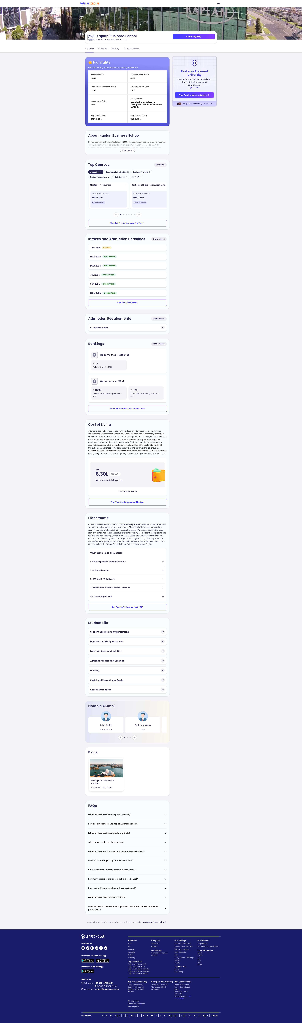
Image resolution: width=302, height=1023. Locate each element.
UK (129, 946)
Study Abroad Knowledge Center (184, 959)
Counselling (178, 972)
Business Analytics (141, 172)
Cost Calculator (180, 952)
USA (130, 944)
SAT (199, 958)
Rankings (116, 48)
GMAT (199, 965)
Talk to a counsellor (181, 949)
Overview (89, 48)
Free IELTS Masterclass (183, 946)
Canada (131, 949)
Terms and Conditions (136, 1004)
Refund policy (133, 1006)
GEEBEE (154, 955)
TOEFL (200, 955)
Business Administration (117, 172)
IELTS (176, 969)
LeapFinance (202, 944)
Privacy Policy (133, 1001)
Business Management (100, 177)
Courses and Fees (131, 48)
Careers (154, 946)
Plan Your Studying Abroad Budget (127, 502)
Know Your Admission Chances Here (127, 408)
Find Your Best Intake (127, 302)
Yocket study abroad (159, 953)
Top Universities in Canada (138, 969)
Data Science (121, 177)
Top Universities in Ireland (138, 974)
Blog (176, 955)
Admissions (103, 48)
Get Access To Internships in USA (127, 607)
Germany (131, 958)
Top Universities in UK (136, 966)
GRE (199, 962)
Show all (160, 164)
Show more (158, 239)
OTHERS (214, 1016)
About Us (154, 944)
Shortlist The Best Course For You (126, 223)
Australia (131, 952)
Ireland (131, 955)
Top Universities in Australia (138, 971)
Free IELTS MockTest (182, 944)
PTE (199, 960)
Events (177, 963)
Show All (135, 177)
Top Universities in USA (137, 964)
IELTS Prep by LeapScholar (208, 946)
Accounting (95, 172)
